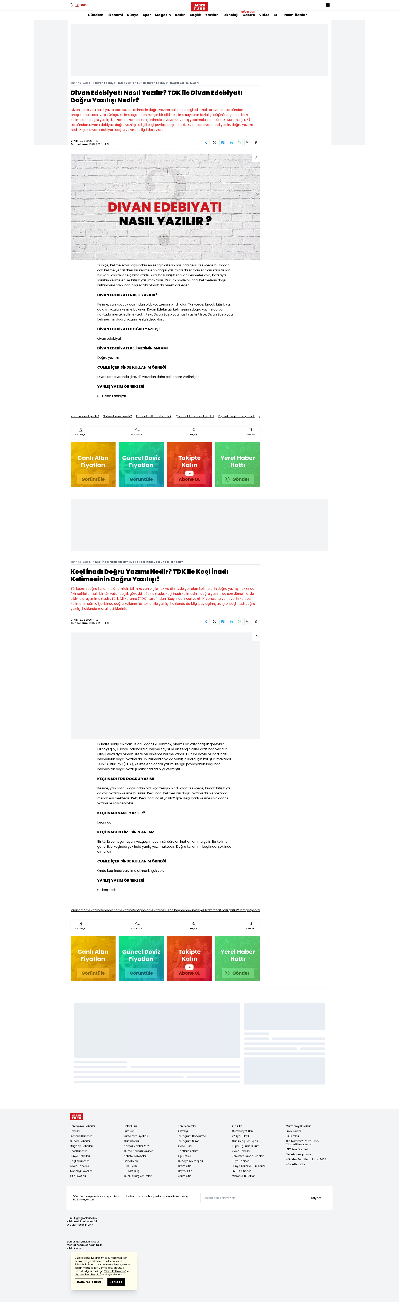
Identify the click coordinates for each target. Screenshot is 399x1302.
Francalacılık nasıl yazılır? (153, 416)
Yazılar (211, 14)
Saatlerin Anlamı (188, 1151)
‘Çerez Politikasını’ (115, 1271)
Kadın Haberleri (79, 1166)
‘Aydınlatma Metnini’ (88, 1274)
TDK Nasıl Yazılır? (81, 83)
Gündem (95, 14)
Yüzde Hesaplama (297, 1164)
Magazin (163, 14)
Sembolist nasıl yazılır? (116, 910)
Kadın (180, 14)
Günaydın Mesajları (190, 1161)
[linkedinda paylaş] (231, 142)
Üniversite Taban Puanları (248, 1156)
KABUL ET (116, 1282)
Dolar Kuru (130, 1126)
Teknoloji (230, 14)
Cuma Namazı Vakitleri (138, 1151)
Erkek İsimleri (294, 1131)
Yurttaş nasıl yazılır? (85, 416)
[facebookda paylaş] (206, 142)
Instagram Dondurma (192, 1136)
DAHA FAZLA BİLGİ (89, 1282)
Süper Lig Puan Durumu (246, 1146)
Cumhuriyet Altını (243, 1131)
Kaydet (316, 1198)
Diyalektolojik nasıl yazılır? (236, 416)
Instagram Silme (188, 1141)
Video (264, 14)
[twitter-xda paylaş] (214, 142)
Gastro (249, 14)
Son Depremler (187, 1126)
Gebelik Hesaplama (298, 1154)
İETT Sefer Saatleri (297, 1149)
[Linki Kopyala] (256, 142)
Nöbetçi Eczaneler (135, 1156)
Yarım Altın (184, 1176)
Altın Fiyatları (78, 1176)
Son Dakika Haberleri (83, 1126)
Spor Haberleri (78, 1151)
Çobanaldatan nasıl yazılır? (195, 416)
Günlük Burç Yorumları (138, 1176)
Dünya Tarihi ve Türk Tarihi (248, 1166)
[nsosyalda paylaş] (222, 142)
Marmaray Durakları (298, 1126)
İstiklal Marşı (131, 1161)
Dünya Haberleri (80, 1156)
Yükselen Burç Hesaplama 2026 (306, 1159)
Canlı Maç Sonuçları (245, 1141)
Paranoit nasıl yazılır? (224, 910)
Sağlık (195, 14)
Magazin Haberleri (81, 1146)
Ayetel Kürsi (185, 1146)
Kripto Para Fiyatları (136, 1136)
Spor (147, 14)
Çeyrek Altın (185, 1171)
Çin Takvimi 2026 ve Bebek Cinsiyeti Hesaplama (302, 1142)
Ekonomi (115, 14)
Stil (277, 14)
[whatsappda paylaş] (239, 142)
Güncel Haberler (80, 1141)
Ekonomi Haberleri (81, 1136)
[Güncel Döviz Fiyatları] (141, 464)
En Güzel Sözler (241, 1171)
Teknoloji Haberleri (81, 1171)
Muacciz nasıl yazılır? (85, 910)
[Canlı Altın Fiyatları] (93, 464)
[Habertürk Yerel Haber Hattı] (237, 464)
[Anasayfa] (76, 1117)
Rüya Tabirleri (240, 1161)
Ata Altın (237, 1126)
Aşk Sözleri (184, 1156)
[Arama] (71, 5)
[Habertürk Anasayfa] (199, 6)
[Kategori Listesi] (327, 5)
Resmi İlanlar (295, 14)
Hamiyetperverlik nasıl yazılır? (260, 910)
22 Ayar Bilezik (240, 1136)
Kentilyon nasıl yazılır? (147, 910)
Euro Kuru (129, 1131)
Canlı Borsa (131, 1141)
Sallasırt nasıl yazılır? (117, 416)
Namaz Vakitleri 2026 (137, 1146)
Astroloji (183, 1131)
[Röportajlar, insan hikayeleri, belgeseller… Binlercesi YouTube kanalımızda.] (189, 464)
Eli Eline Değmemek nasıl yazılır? (186, 910)
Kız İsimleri (292, 1136)
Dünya (133, 14)
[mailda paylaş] (247, 142)
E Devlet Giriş (131, 1171)
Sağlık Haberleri (79, 1161)
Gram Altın (184, 1166)
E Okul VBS (130, 1166)
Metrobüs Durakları (243, 1176)
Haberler (75, 1131)
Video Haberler (241, 1151)
